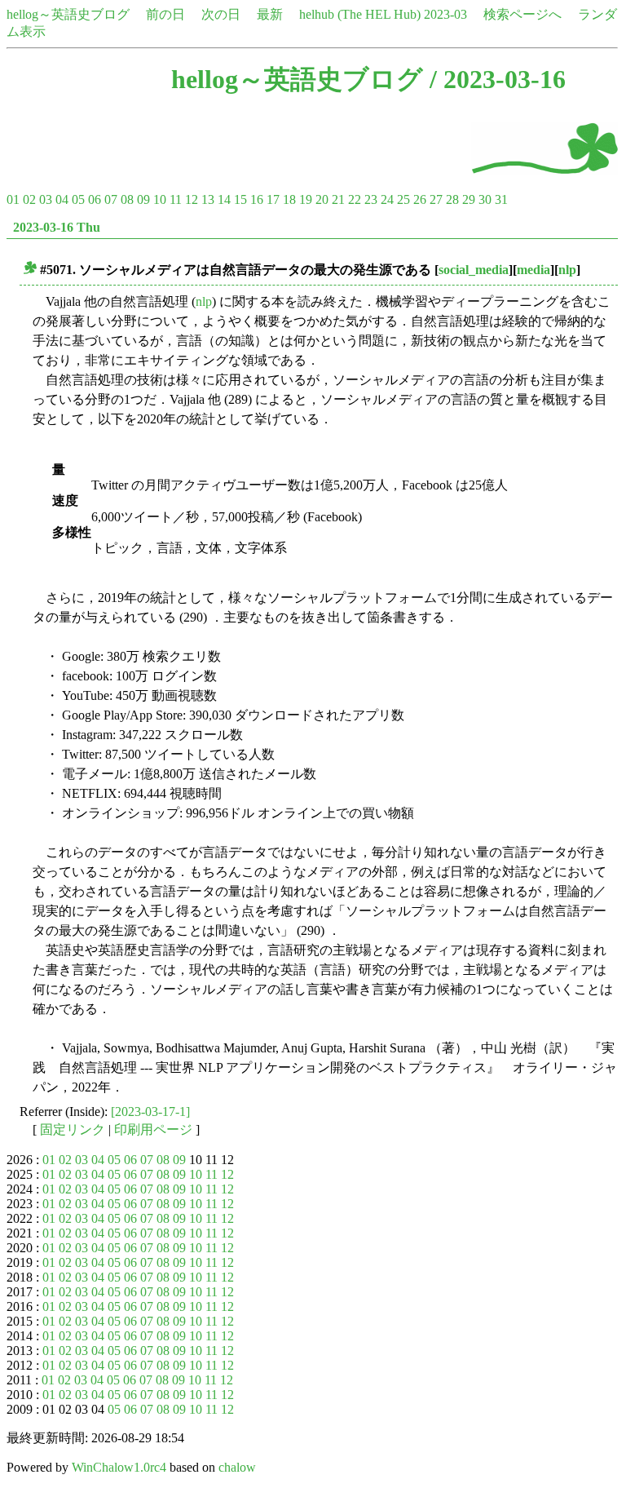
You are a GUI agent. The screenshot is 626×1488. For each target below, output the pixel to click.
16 (256, 199)
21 (338, 199)
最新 (270, 14)
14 (224, 199)
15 (240, 199)
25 (403, 199)
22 (354, 199)
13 (207, 199)
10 (159, 199)
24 (387, 199)
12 (191, 199)
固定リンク (72, 1129)
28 (452, 199)
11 (176, 199)
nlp (567, 270)
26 (419, 199)
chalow (237, 1467)
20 (321, 199)
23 (370, 199)
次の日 (220, 14)
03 (45, 199)
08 (127, 199)
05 (78, 199)
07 (110, 199)
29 (468, 199)
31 (501, 199)
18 (289, 199)
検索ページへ (522, 14)
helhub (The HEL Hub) (360, 14)
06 (94, 199)
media (533, 270)
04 (61, 199)
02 (29, 199)
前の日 (165, 14)
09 (143, 199)
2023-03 (445, 14)
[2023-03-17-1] (150, 1111)
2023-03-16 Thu (56, 227)
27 (436, 199)
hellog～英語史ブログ (68, 14)
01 (13, 199)
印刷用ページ (153, 1129)
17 (273, 199)
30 (485, 199)
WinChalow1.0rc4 (119, 1467)
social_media (474, 270)
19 (305, 199)
